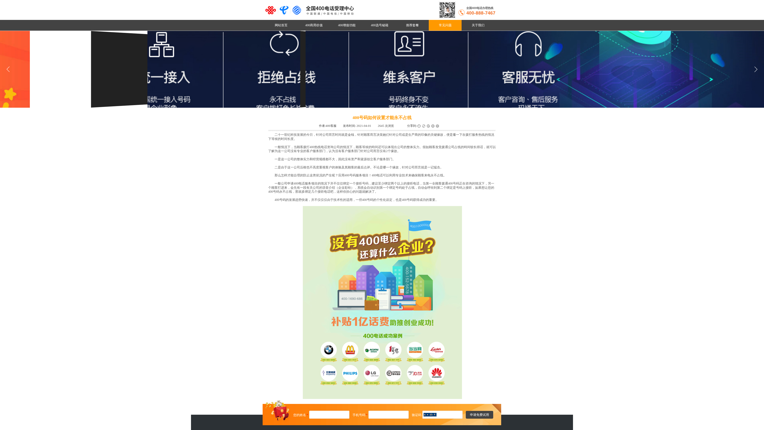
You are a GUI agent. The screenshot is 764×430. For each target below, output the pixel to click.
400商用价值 (314, 25)
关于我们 (478, 25)
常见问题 (445, 25)
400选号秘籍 (379, 25)
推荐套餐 (412, 25)
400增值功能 (347, 25)
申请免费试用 (479, 414)
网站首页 (281, 25)
